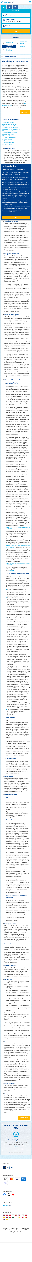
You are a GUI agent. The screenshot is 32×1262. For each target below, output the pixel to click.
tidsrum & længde (10, 19)
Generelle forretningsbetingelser (13, 1229)
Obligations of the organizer (10, 127)
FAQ (25, 1229)
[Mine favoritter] (15, 7)
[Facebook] (4, 1194)
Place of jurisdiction (9, 142)
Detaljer (16, 1146)
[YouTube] (12, 1194)
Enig (11, 191)
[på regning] (5, 1179)
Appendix (11, 570)
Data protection (7, 135)
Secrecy (6, 140)
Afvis (8, 195)
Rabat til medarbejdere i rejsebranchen (9, 50)
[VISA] (17, 1179)
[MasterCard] (11, 1179)
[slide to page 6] (22, 1152)
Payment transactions (9, 130)
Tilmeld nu (24, 112)
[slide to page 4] (17, 1152)
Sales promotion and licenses (11, 126)
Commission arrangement (10, 132)
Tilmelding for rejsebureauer (9, 46)
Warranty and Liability (8, 134)
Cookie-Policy (8, 204)
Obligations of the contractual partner (13, 129)
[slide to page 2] (12, 1152)
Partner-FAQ (22, 46)
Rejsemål (7, 14)
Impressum (5, 1228)
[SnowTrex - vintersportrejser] (8, 1205)
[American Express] (23, 1179)
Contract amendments (10, 137)
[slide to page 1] (9, 1152)
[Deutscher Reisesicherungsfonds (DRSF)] (4, 1167)
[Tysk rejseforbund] (9, 1167)
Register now (24, 1118)
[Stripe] (5, 1183)
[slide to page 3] (15, 1152)
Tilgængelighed (25, 1228)
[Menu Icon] (29, 2)
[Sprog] (4, 1215)
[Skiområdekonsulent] (9, 7)
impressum (5, 208)
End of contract (8, 139)
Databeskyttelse (15, 1228)
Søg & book (16, 11)
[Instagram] (8, 1194)
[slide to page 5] (20, 1152)
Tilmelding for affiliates (23, 42)
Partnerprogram (9, 42)
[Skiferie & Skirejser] (7, 2)
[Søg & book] (3, 7)
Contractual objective (8, 122)
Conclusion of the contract (10, 124)
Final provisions (8, 144)
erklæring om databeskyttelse (9, 211)
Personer (7, 25)
